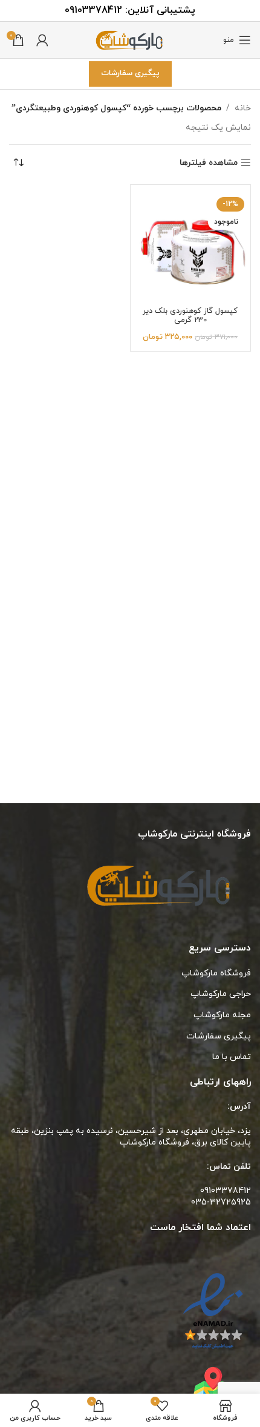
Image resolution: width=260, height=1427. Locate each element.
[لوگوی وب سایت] (130, 39)
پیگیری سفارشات (130, 73)
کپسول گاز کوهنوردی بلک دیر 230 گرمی (190, 316)
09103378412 (93, 10)
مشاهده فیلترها (209, 163)
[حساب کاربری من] (42, 40)
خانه (243, 108)
